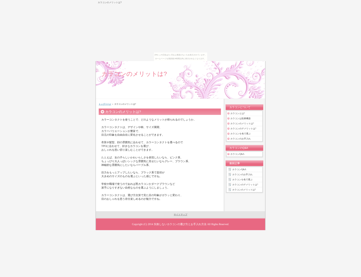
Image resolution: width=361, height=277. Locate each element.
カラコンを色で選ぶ (240, 133)
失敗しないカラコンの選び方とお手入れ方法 (180, 224)
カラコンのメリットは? (134, 73)
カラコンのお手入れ (240, 138)
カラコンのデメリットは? (243, 128)
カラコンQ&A (237, 154)
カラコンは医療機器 (240, 118)
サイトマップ (180, 214)
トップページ (105, 104)
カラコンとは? (237, 113)
